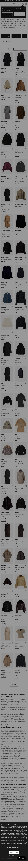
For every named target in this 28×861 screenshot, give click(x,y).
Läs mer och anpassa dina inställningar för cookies (10, 855)
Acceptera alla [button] (14, 852)
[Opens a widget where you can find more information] (21, 858)
